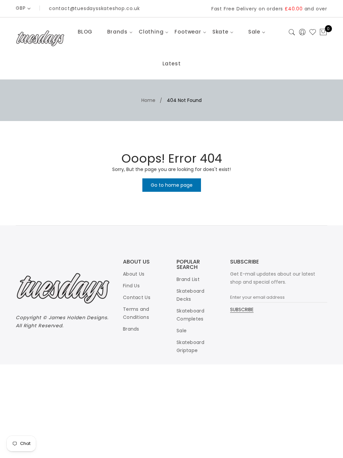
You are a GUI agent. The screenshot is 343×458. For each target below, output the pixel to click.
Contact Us (136, 297)
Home (148, 100)
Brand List (188, 279)
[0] (323, 32)
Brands (131, 329)
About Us (133, 274)
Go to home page (172, 185)
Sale (182, 330)
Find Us (131, 285)
